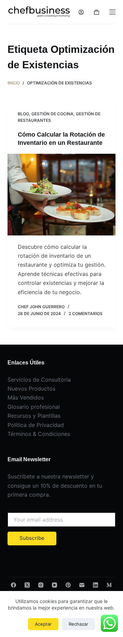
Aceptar (43, 624)
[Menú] (112, 12)
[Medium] (109, 585)
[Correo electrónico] (81, 585)
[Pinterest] (68, 585)
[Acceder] (81, 12)
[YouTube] (54, 585)
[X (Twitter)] (27, 585)
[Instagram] (40, 585)
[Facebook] (13, 585)
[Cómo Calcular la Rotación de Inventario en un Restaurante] (62, 194)
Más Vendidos (26, 397)
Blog (23, 113)
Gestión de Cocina (52, 113)
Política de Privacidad (36, 424)
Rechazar (78, 624)
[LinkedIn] (95, 585)
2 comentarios (85, 313)
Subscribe (31, 538)
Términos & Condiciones (39, 433)
